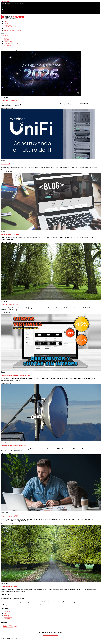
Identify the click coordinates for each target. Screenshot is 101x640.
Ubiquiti (16, 627)
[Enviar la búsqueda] (16, 50)
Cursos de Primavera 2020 (10, 305)
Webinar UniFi (5, 164)
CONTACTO (7, 45)
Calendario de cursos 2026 (10, 101)
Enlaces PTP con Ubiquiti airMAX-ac (13, 445)
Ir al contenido (5, 1)
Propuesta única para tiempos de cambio (15, 375)
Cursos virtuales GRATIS (9, 516)
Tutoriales (7, 619)
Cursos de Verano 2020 (9, 586)
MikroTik (8, 626)
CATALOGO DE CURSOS (11, 43)
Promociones (4, 97)
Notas (5, 613)
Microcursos (4, 442)
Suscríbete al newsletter (50, 635)
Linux (2, 626)
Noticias (3, 161)
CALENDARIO (8, 41)
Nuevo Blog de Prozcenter (10, 234)
